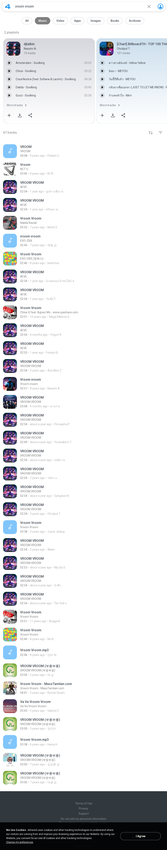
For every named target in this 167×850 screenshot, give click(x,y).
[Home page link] (7, 6)
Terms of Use (83, 803)
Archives (135, 20)
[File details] (83, 151)
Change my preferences (19, 842)
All (27, 20)
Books (115, 20)
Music (42, 20)
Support (83, 813)
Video (60, 20)
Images (96, 20)
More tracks (15, 105)
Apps (77, 20)
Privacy (83, 808)
